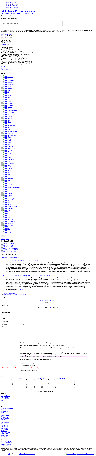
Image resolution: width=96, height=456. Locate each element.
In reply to (4, 324)
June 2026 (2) (5, 398)
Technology (10, 208)
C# (8, 189)
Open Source (11, 148)
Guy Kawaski (5, 428)
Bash (9, 95)
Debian (10, 101)
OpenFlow (10, 133)
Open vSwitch (12, 135)
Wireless (10, 146)
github (21, 289)
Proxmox (10, 219)
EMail (9, 152)
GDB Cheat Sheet (6, 444)
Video (8, 212)
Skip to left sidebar (10, 5)
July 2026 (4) (4, 397)
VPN (9, 142)
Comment (4, 326)
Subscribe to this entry (28, 365)
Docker (10, 215)
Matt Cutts (4, 431)
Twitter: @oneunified (6, 69)
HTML (9, 232)
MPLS (9, 129)
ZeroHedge (4, 436)
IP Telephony (11, 125)
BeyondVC (4, 419)
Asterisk (10, 150)
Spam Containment (12, 206)
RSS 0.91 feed (10, 243)
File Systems (11, 154)
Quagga (10, 139)
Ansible (10, 170)
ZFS (10, 161)
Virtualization (10, 214)
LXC (9, 217)
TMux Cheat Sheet (6, 442)
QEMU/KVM (11, 221)
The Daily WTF (5, 426)
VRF (9, 144)
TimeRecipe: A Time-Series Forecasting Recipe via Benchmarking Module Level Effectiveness (27, 275)
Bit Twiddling (4, 411)
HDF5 (10, 195)
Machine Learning (12, 110)
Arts (8, 75)
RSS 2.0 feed (9, 246)
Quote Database (5, 414)
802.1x (10, 118)
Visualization (10, 227)
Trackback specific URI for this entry (48, 300)
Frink (2, 412)
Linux (8, 94)
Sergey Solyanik (5, 417)
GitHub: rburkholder (6, 67)
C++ (9, 191)
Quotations (10, 178)
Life (8, 92)
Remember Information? (29, 363)
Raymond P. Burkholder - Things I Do (17, 13)
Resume (3, 71)
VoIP (9, 140)
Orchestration (11, 169)
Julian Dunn (4, 433)
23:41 (16, 294)
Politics (9, 176)
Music (9, 114)
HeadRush (4, 424)
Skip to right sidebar (11, 7)
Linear (50, 307)
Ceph (10, 157)
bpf (9, 97)
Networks (10, 105)
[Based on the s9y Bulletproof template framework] (80, 454)
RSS (8, 180)
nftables (10, 107)
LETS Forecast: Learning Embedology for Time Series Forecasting (20, 260)
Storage (10, 109)
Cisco (9, 122)
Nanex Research (5, 415)
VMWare (10, 225)
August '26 (41, 378)
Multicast (11, 124)
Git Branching (5, 445)
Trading (9, 210)
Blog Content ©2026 (6, 34)
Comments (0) (22, 294)
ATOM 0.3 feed (13, 248)
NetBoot (10, 103)
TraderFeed (4, 425)
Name (3, 316)
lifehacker (4, 421)
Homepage (5, 321)
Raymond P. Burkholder (8, 293)
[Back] (21, 378)
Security (9, 184)
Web (8, 229)
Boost (10, 193)
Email (3, 318)
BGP (9, 120)
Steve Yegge (4, 435)
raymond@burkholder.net (8, 44)
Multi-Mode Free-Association (18, 11)
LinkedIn (3, 68)
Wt (9, 197)
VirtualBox (11, 223)
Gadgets (9, 88)
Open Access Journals (7, 408)
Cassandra (11, 79)
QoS (9, 137)
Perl (9, 202)
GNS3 (9, 165)
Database (10, 77)
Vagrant (10, 174)
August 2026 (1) (5, 396)
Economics (10, 82)
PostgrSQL (11, 80)
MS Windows (11, 112)
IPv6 (9, 127)
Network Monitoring (13, 131)
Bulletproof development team (27, 454)
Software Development (13, 187)
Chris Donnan (5, 418)
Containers (11, 99)
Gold (8, 90)
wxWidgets (11, 199)
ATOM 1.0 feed (13, 249)
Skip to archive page (11, 4)
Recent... (3, 400)
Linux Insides (5, 410)
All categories (5, 239)
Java (9, 200)
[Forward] (62, 378)
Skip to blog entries (10, 2)
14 (48, 384)
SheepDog (11, 159)
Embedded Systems (12, 84)
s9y (9, 454)
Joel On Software (6, 432)
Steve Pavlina (5, 429)
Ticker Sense (5, 422)
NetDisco (10, 167)
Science (9, 182)
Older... (3, 401)
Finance (9, 86)
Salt (9, 172)
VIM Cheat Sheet (6, 441)
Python (10, 204)
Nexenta (11, 163)
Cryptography (11, 185)
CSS (9, 230)
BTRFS (11, 155)
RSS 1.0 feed (9, 245)
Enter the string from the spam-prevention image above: (35, 359)
